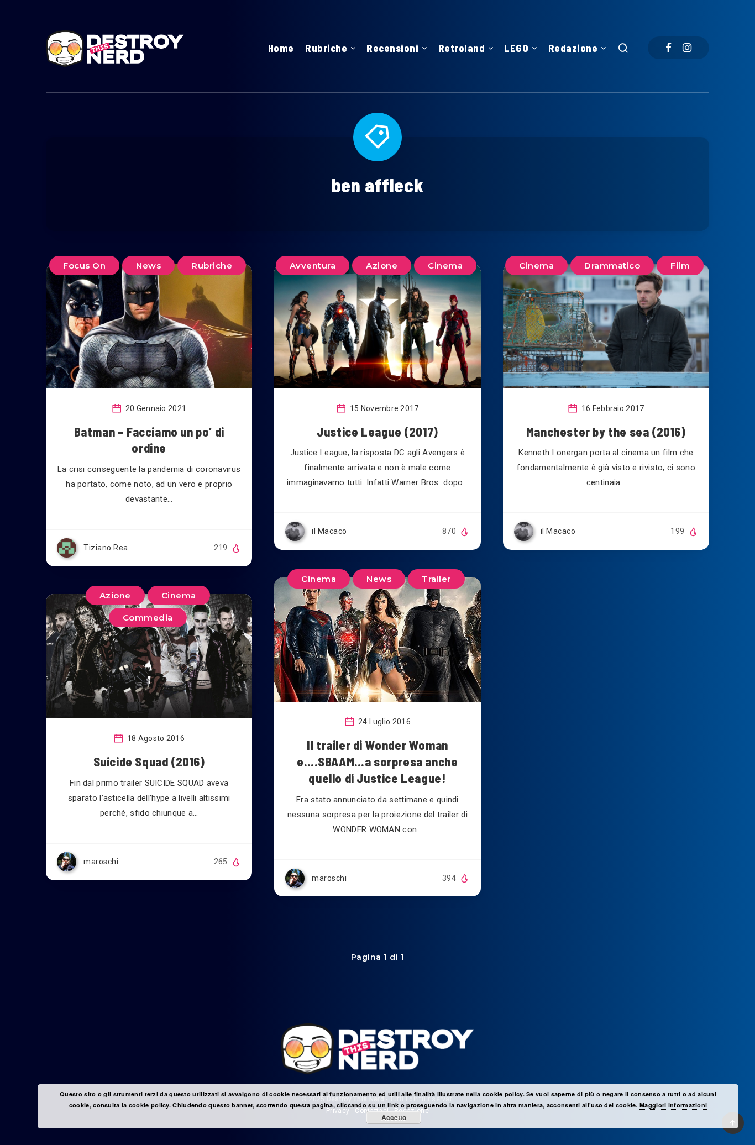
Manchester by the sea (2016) (606, 431)
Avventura (313, 265)
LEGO (516, 48)
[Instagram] (687, 47)
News (148, 265)
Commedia (148, 617)
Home (281, 48)
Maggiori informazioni (673, 1105)
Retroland (461, 48)
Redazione (573, 48)
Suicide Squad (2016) (149, 761)
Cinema (445, 265)
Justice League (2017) (377, 431)
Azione (381, 265)
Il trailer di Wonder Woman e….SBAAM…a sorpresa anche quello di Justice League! (377, 761)
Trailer (436, 579)
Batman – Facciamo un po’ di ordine (149, 439)
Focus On (84, 265)
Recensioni (392, 48)
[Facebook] (668, 47)
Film (680, 265)
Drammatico (612, 265)
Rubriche (326, 48)
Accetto (393, 1117)
